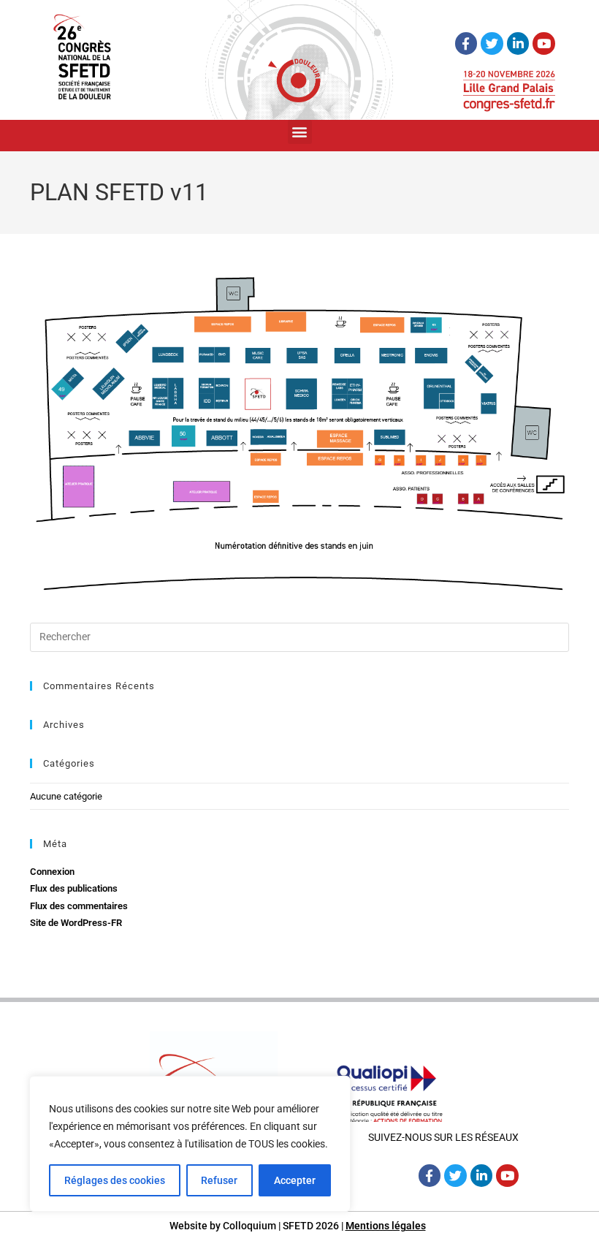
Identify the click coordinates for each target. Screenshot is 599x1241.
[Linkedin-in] (518, 43)
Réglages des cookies (114, 1180)
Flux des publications (74, 888)
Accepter (295, 1180)
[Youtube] (544, 43)
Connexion (52, 871)
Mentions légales (386, 1225)
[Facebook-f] (466, 43)
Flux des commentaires (79, 905)
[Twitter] (492, 43)
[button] (300, 132)
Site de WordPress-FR (76, 922)
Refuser (219, 1180)
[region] (190, 1144)
